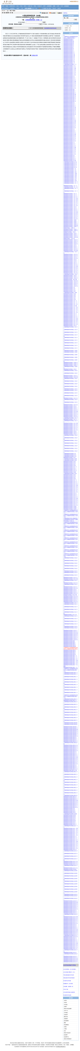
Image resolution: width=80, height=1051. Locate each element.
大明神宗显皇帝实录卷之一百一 (70, 169)
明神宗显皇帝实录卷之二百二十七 (71, 323)
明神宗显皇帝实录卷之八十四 (70, 147)
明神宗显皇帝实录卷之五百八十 (70, 938)
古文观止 (66, 1004)
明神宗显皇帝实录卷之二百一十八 (71, 311)
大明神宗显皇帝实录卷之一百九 (70, 180)
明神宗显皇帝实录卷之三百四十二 (71, 509)
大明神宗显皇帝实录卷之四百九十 (71, 795)
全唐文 (65, 1026)
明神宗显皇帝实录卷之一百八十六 (71, 268)
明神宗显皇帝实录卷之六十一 (70, 117)
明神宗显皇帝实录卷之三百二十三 (71, 484)
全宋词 (65, 1002)
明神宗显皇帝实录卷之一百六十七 (71, 255)
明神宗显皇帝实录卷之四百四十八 (71, 734)
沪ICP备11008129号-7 (61, 1046)
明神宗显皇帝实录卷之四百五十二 (71, 740)
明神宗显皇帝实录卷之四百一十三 (71, 659)
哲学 (44, 6)
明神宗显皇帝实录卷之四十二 (70, 92)
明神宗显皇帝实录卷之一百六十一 (71, 246)
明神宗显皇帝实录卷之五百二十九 (71, 848)
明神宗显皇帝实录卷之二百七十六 (71, 412)
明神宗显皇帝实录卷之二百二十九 (71, 324)
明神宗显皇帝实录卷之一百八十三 (71, 264)
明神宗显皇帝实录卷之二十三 (70, 67)
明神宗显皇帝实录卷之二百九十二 (71, 433)
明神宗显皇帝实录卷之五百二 (70, 811)
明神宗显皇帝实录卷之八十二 (70, 144)
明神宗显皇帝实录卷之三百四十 (70, 506)
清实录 (59, 8)
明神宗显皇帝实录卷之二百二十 (70, 313)
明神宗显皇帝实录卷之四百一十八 (71, 667)
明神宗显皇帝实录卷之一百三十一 (71, 208)
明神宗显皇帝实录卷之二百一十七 (71, 309)
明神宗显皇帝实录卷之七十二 (70, 131)
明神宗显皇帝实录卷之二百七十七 (71, 414)
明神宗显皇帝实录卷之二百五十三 (71, 375)
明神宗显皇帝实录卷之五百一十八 (71, 833)
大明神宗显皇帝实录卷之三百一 (70, 455)
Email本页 (53, 13)
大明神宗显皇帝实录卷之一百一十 (71, 181)
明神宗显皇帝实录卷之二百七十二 (71, 408)
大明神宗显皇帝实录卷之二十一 (70, 64)
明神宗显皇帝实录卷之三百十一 (70, 468)
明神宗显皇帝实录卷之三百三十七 (71, 502)
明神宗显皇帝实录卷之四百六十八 (71, 762)
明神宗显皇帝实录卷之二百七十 (70, 406)
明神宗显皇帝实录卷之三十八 (70, 86)
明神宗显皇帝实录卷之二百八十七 (71, 427)
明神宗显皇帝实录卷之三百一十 (70, 466)
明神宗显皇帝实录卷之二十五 (70, 69)
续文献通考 (66, 1020)
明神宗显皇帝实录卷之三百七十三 (71, 593)
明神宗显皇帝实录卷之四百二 (70, 643)
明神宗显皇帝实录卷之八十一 (70, 143)
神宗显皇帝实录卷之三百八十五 (70, 614)
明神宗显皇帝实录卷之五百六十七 (71, 920)
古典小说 (30, 6)
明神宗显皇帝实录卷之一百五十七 (71, 241)
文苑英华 (66, 1014)
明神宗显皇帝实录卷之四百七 (70, 651)
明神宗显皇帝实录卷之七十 (69, 129)
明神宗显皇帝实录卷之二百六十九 (71, 404)
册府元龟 (66, 1016)
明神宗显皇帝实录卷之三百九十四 (71, 633)
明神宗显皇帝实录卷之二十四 (70, 68)
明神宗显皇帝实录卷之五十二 (70, 105)
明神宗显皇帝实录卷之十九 (69, 61)
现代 (25, 6)
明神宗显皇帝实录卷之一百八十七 (71, 270)
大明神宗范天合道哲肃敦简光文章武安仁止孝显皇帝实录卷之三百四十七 (71, 527)
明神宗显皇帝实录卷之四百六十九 (71, 763)
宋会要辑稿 (66, 1024)
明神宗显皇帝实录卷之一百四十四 (71, 225)
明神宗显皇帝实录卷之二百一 (70, 288)
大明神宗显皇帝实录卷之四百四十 (71, 722)
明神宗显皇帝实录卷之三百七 (70, 462)
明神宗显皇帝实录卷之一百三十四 (71, 212)
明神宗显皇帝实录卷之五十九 (70, 114)
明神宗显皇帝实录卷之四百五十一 (71, 738)
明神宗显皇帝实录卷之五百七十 (70, 924)
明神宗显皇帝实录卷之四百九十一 (71, 796)
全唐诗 (65, 1006)
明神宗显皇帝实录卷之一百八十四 (71, 266)
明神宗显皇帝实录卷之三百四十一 (71, 507)
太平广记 (66, 1010)
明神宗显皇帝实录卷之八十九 (70, 154)
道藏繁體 (12, 8)
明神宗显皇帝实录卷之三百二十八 (71, 490)
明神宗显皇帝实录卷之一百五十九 (71, 243)
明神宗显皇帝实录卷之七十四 (70, 134)
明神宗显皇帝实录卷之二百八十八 (71, 428)
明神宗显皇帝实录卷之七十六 (70, 136)
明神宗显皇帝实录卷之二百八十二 (71, 419)
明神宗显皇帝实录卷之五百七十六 (71, 932)
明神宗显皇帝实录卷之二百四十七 (71, 363)
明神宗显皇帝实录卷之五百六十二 (71, 912)
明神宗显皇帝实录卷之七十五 (70, 135)
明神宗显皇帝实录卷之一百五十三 (71, 235)
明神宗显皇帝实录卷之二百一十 (70, 300)
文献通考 (66, 1018)
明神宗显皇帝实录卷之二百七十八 (71, 415)
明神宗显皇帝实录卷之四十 (69, 89)
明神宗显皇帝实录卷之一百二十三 (71, 197)
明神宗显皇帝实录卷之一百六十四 (71, 250)
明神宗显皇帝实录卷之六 (69, 44)
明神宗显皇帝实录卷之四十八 (70, 100)
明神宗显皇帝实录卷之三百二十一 (71, 481)
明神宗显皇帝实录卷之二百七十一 (71, 407)
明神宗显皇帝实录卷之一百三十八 (71, 217)
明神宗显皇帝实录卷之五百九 (70, 820)
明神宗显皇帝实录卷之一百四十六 (71, 226)
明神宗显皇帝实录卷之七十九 (70, 140)
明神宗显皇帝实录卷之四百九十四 (71, 800)
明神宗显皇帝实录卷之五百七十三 (71, 928)
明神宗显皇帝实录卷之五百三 (70, 812)
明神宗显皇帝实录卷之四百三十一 (71, 700)
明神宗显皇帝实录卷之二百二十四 (71, 319)
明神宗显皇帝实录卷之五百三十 (70, 849)
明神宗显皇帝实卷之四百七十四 (70, 770)
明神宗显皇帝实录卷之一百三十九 (71, 218)
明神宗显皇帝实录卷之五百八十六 (71, 945)
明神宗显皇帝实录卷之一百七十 (70, 259)
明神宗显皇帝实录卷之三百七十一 (71, 590)
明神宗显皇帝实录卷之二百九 (70, 299)
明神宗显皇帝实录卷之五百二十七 (71, 845)
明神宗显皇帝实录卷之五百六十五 (71, 918)
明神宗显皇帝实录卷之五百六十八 (71, 922)
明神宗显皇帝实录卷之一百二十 (70, 193)
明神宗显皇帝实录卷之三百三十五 (71, 499)
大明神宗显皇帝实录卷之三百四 (70, 458)
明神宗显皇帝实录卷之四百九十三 (71, 799)
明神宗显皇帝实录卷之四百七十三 (71, 769)
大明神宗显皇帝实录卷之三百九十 (71, 626)
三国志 (65, 1028)
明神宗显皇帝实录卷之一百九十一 (71, 275)
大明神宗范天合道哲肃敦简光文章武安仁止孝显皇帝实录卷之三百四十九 (71, 535)
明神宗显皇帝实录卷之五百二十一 (71, 837)
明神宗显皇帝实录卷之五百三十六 (71, 862)
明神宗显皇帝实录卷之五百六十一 (71, 911)
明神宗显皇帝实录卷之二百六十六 (71, 398)
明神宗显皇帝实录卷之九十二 (70, 158)
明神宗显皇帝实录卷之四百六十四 (71, 757)
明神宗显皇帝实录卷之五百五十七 (71, 906)
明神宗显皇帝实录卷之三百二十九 (71, 491)
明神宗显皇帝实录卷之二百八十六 (71, 425)
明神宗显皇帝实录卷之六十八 (70, 126)
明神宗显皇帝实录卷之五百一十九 (71, 835)
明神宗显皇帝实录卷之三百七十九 (71, 601)
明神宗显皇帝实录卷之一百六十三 (71, 249)
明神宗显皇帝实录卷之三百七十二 (71, 592)
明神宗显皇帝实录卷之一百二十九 (71, 205)
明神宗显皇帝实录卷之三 (69, 40)
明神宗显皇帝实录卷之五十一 (70, 103)
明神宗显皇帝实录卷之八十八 (70, 152)
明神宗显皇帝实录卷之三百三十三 (71, 497)
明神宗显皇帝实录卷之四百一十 (70, 655)
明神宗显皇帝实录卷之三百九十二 (71, 630)
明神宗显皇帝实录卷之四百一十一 (71, 656)
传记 (21, 6)
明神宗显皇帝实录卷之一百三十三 (71, 210)
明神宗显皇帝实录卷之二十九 (70, 74)
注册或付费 (34, 55)
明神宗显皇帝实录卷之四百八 (70, 652)
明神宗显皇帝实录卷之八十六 (70, 150)
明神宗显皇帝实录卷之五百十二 (70, 824)
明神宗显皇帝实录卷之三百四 (70, 472)
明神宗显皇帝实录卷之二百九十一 (71, 432)
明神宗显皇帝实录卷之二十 (69, 63)
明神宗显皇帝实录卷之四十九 (70, 101)
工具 (62, 6)
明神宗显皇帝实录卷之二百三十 (70, 325)
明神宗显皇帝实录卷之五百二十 (70, 836)
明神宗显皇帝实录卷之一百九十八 (71, 284)
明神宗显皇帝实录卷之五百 (69, 808)
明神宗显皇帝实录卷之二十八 (70, 73)
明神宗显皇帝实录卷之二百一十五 (71, 307)
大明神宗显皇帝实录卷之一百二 (70, 171)
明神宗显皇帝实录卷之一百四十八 (71, 229)
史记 (65, 1030)
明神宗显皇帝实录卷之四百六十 (70, 751)
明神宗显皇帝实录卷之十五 (69, 56)
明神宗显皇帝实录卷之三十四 (70, 81)
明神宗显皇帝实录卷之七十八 (70, 139)
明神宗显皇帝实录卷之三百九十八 (71, 638)
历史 (17, 6)
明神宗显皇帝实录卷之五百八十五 (71, 944)
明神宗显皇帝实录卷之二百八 (70, 297)
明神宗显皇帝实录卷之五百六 (70, 816)
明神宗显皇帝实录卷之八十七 (70, 151)
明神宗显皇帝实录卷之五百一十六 (71, 831)
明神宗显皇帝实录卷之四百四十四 (71, 729)
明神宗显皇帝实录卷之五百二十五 (71, 843)
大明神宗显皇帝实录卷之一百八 (70, 179)
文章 (58, 6)
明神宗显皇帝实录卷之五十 (69, 102)
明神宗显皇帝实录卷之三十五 (70, 82)
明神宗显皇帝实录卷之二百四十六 (71, 362)
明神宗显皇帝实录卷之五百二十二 (71, 839)
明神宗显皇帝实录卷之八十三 (70, 146)
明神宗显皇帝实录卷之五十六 (70, 110)
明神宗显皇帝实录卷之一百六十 (70, 245)
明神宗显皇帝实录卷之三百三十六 (71, 501)
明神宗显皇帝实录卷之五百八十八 (71, 948)
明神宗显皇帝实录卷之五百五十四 (71, 902)
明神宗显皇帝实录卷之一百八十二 (71, 263)
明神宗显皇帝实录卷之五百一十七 (71, 832)
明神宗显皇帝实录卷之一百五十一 (71, 233)
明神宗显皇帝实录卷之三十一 (70, 77)
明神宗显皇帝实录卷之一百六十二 (71, 247)
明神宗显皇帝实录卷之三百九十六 (71, 635)
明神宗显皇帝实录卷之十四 (69, 55)
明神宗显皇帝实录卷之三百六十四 (71, 579)
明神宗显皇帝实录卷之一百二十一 (71, 195)
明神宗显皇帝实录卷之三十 (69, 76)
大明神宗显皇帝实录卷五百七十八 (71, 935)
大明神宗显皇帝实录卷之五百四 (70, 813)
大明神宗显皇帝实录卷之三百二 (70, 456)
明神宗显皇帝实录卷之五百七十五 (71, 931)
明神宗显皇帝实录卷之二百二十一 (71, 315)
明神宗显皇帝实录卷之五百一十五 (71, 829)
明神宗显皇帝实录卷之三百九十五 (71, 634)
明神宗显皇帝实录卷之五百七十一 (71, 926)
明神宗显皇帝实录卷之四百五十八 (71, 749)
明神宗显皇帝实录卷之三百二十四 (71, 485)
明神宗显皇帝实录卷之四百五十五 (71, 745)
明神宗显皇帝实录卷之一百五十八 (71, 242)
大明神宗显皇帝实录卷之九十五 (70, 162)
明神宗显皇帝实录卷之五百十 (70, 821)
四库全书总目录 (67, 1032)
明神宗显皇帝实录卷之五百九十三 (71, 957)
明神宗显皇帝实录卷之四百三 (70, 645)
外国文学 (39, 6)
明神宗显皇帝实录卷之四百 (69, 641)
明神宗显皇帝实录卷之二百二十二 (71, 316)
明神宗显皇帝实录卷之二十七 (70, 72)
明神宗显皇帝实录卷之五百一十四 (71, 828)
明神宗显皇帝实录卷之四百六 (70, 650)
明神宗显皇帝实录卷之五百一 (70, 810)
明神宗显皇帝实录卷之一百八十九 (71, 272)
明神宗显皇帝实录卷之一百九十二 (71, 276)
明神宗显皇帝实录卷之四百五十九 (71, 750)
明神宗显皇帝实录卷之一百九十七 (71, 283)
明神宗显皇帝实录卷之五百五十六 (71, 905)
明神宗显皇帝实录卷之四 (69, 41)
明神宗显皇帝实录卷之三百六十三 (71, 577)
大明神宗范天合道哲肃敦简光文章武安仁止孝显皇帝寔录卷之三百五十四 (71, 555)
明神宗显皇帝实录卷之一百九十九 (71, 286)
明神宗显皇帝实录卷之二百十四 (70, 305)
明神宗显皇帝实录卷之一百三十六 (71, 214)
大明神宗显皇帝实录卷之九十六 (70, 163)
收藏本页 (60, 13)
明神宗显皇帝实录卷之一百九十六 (71, 282)
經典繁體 (49, 6)
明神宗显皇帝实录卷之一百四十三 (71, 224)
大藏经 (17, 8)
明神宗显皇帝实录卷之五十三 (70, 106)
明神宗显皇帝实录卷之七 (69, 45)
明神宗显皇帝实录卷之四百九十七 (71, 804)
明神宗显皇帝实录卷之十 (69, 49)
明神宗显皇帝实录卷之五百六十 (70, 910)
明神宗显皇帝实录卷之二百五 (70, 294)
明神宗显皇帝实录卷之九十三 (70, 159)
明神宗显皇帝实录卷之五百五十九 (71, 908)
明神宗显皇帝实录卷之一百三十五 (71, 213)
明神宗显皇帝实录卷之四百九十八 (71, 806)
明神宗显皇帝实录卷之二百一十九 (71, 312)
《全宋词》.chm (67, 27)
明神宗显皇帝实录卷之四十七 (70, 98)
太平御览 (66, 1012)
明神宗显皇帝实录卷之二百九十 (70, 431)
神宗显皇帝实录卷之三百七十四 (70, 594)
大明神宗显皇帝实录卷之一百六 (70, 176)
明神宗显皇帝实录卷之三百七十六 (71, 597)
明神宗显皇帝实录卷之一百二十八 (71, 204)
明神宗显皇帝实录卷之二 (69, 39)
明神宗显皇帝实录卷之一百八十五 (71, 267)
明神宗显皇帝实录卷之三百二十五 (71, 486)
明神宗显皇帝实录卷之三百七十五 (71, 596)
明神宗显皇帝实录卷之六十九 (70, 127)
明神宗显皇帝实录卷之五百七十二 (71, 927)
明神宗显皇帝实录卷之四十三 (70, 93)
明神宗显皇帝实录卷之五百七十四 (71, 930)
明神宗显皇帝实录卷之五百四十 (70, 869)
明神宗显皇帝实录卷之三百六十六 (71, 583)
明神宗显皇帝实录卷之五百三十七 (71, 864)
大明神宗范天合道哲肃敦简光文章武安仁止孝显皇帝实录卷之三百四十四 (71, 516)
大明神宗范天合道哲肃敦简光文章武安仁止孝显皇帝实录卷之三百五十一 (71, 543)
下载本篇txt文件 (44, 13)
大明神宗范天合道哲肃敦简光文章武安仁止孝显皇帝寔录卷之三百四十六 (71, 523)
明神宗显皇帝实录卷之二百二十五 (71, 320)
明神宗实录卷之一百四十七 (69, 228)
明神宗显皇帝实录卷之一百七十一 (71, 261)
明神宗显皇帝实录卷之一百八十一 (71, 262)
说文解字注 (66, 1036)
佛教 (54, 6)
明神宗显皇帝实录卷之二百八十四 (71, 423)
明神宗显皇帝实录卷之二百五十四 (71, 377)
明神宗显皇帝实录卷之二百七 (70, 296)
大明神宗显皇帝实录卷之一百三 (70, 172)
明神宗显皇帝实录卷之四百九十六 (71, 803)
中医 (22, 8)
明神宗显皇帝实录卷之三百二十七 (71, 489)
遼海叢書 (66, 6)
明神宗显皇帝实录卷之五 (69, 43)
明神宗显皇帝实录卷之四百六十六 (71, 759)
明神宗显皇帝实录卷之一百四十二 (71, 222)
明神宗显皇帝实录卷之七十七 (70, 138)
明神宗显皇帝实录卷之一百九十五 (71, 280)
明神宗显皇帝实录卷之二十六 (70, 70)
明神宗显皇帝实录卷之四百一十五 (71, 662)
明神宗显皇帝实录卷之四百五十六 (71, 746)
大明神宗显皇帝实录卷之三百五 (70, 460)
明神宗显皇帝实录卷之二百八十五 (71, 424)
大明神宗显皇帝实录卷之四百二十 (71, 672)
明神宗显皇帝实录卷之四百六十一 (71, 753)
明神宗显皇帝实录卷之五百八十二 (71, 940)
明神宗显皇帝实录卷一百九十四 (70, 279)
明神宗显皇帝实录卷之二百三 (70, 291)
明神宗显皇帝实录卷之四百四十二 (71, 726)
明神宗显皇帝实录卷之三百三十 (70, 493)
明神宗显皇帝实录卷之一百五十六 (71, 239)
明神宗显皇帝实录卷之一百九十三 (71, 278)
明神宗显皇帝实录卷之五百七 (70, 817)
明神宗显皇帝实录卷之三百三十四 (71, 498)
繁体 (50, 8)
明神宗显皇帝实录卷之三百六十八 (71, 586)
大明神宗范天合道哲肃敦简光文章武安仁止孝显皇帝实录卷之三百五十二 (71, 547)
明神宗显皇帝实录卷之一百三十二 (71, 209)
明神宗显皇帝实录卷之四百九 (70, 654)
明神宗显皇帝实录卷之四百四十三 (71, 728)
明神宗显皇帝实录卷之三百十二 (70, 469)
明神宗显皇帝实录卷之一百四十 (70, 220)
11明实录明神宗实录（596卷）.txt (33, 19)
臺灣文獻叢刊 (5, 8)
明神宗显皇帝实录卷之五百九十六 (71, 961)
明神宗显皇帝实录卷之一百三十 (70, 206)
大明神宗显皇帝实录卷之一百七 (70, 177)
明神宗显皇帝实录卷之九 (69, 48)
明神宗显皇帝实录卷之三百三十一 (71, 494)
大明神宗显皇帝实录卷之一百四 (70, 173)
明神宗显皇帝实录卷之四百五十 (70, 737)
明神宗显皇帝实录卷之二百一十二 (71, 303)
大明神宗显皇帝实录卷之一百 (70, 168)
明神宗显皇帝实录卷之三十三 (70, 80)
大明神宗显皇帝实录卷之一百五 (70, 175)
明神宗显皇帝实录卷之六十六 (70, 123)
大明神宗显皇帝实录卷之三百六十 (71, 571)
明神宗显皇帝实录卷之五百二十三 (71, 840)
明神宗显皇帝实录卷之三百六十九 (71, 588)
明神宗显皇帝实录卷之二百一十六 (71, 308)
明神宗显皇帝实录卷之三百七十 (70, 589)
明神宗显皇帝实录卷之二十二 (70, 65)
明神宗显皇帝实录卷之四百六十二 (71, 754)
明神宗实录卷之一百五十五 (69, 238)
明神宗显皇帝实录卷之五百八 (70, 819)
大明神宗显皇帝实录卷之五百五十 (71, 894)
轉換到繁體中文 (74, 1)
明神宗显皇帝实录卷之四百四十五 (71, 730)
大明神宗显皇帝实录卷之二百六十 (71, 389)
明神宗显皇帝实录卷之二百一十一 (71, 301)
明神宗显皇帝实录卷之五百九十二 (71, 956)
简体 (47, 8)
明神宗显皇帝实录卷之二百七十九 (71, 416)
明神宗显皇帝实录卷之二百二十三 (71, 317)
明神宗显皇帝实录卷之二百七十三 (71, 410)
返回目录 (7, 12)
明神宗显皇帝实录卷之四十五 (70, 96)
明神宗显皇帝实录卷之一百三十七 (71, 216)
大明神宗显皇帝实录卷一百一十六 (71, 187)
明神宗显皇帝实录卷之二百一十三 (71, 304)
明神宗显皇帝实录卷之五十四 (70, 107)
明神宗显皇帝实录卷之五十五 (70, 109)
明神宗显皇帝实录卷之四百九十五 (71, 802)
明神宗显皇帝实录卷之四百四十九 (71, 736)
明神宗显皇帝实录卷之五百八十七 (71, 947)
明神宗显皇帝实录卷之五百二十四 (71, 841)
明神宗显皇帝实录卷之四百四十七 (71, 733)
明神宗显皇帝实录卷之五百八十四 (71, 943)
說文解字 (66, 1034)
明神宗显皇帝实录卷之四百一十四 (71, 660)
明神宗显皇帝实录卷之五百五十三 (71, 901)
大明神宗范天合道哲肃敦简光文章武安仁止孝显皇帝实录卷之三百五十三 (71, 551)
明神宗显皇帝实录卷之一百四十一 (71, 221)
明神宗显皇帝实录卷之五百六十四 (71, 916)
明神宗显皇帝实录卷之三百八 (70, 464)
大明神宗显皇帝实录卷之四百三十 (71, 699)
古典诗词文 (12, 6)
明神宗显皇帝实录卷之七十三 (70, 133)
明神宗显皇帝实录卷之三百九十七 (71, 637)
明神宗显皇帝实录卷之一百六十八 (71, 257)
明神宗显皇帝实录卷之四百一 (70, 642)
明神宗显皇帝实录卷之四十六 (70, 97)
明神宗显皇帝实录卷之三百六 (70, 461)
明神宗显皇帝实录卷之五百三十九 (71, 868)
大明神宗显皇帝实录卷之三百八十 (71, 602)
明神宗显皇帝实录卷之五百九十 (70, 952)
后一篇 (11, 12)
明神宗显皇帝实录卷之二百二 (70, 290)
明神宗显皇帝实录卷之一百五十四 (71, 237)
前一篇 (3, 12)
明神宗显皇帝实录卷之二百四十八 (71, 365)
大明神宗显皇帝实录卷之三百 (70, 453)
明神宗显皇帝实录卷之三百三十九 (71, 505)
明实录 (54, 8)
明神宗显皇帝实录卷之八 (69, 47)
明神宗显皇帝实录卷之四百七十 (70, 765)
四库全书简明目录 (67, 1038)
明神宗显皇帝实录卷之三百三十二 (71, 495)
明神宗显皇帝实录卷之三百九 (70, 465)
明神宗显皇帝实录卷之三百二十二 (71, 482)
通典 (65, 1022)
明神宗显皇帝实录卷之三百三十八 (71, 503)
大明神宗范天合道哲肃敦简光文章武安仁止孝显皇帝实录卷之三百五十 (71, 539)
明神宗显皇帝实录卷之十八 (69, 60)
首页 (3, 6)
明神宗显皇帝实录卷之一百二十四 (71, 199)
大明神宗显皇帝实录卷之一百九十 (71, 274)
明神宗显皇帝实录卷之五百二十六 (71, 844)
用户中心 (65, 12)
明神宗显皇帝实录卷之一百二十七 (71, 202)
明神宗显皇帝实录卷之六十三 (70, 119)
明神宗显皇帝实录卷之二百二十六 (71, 321)
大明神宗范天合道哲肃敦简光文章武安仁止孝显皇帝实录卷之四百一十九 (71, 670)
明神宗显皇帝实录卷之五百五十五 (71, 903)
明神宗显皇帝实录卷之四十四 (70, 94)
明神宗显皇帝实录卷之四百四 (70, 646)
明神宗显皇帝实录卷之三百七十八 (71, 600)
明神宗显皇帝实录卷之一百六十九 (71, 258)
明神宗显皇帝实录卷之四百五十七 (71, 747)
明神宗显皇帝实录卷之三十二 (70, 78)
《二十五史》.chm (68, 25)
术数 (35, 6)
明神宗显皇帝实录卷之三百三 (70, 457)
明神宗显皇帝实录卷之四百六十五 (71, 758)
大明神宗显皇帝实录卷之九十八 (70, 166)
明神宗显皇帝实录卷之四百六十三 (71, 755)
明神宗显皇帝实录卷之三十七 (70, 85)
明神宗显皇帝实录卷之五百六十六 (71, 919)
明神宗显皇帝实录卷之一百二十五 (71, 200)
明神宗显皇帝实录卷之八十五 (70, 148)
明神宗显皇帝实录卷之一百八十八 (71, 271)
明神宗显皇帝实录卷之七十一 (70, 130)
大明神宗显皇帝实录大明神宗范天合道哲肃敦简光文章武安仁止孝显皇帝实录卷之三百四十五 (71, 520)
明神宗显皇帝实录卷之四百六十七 (71, 761)
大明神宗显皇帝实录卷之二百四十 (71, 350)
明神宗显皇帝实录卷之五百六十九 (71, 923)
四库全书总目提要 (67, 1008)
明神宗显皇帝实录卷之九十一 (70, 156)
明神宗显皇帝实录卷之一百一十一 (71, 185)
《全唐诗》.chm (67, 30)
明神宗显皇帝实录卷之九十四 (70, 160)
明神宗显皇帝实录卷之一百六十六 (71, 254)
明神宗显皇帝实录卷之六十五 (70, 122)
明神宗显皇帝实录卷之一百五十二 (71, 234)
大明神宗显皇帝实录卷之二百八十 (71, 418)
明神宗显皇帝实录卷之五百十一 (70, 823)
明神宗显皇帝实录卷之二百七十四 (71, 411)
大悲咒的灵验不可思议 (69, 965)
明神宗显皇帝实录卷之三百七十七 (71, 598)
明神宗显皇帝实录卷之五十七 (70, 111)
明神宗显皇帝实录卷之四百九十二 (71, 798)
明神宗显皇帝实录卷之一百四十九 (71, 230)
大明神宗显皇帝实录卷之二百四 (70, 292)
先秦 (7, 6)
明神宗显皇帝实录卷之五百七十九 (71, 936)
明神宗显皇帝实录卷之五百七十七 (71, 934)
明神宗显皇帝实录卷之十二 (69, 52)
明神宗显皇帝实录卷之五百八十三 (71, 941)
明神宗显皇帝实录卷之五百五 (70, 815)
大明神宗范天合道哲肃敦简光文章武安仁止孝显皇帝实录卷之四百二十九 (71, 696)
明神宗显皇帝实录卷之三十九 (70, 88)
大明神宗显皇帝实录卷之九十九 (70, 167)
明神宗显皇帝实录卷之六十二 (70, 118)
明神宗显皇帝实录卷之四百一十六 (71, 663)
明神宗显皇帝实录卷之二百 (69, 287)
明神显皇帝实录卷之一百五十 (70, 231)
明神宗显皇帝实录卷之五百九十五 (71, 960)
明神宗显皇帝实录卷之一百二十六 (71, 201)
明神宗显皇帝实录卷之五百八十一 (71, 939)
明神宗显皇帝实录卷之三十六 (70, 84)
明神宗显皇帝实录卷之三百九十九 (71, 639)
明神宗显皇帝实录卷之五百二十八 (71, 846)
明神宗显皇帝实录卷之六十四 (70, 121)
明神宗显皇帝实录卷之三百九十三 (71, 631)
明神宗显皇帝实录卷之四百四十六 (71, 732)
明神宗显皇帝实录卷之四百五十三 (71, 741)
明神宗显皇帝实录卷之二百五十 (70, 369)
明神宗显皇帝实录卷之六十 (69, 115)
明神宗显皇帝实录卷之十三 (69, 53)
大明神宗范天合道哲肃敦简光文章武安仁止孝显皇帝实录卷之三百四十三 (71, 512)
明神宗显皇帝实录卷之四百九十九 (71, 807)
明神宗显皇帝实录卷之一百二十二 (71, 196)
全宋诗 (65, 1000)
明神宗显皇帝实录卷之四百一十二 (71, 658)
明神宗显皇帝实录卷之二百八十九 (71, 429)
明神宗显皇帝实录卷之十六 (69, 57)
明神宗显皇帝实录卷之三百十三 (70, 470)
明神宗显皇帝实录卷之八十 (69, 142)
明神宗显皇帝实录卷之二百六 (70, 295)
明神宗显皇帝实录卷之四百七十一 (71, 766)
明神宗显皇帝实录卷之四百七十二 (71, 767)
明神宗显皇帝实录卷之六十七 (70, 125)
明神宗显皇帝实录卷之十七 (69, 59)
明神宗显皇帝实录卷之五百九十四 (71, 959)
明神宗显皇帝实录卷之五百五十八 (71, 907)
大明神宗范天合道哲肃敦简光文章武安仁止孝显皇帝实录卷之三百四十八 (71, 531)
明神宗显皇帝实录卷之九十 (69, 155)
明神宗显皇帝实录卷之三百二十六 (71, 488)
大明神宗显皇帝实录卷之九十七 (70, 164)
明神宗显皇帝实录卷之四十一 (70, 90)
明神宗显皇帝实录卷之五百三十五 (71, 861)
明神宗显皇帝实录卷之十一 (69, 51)
